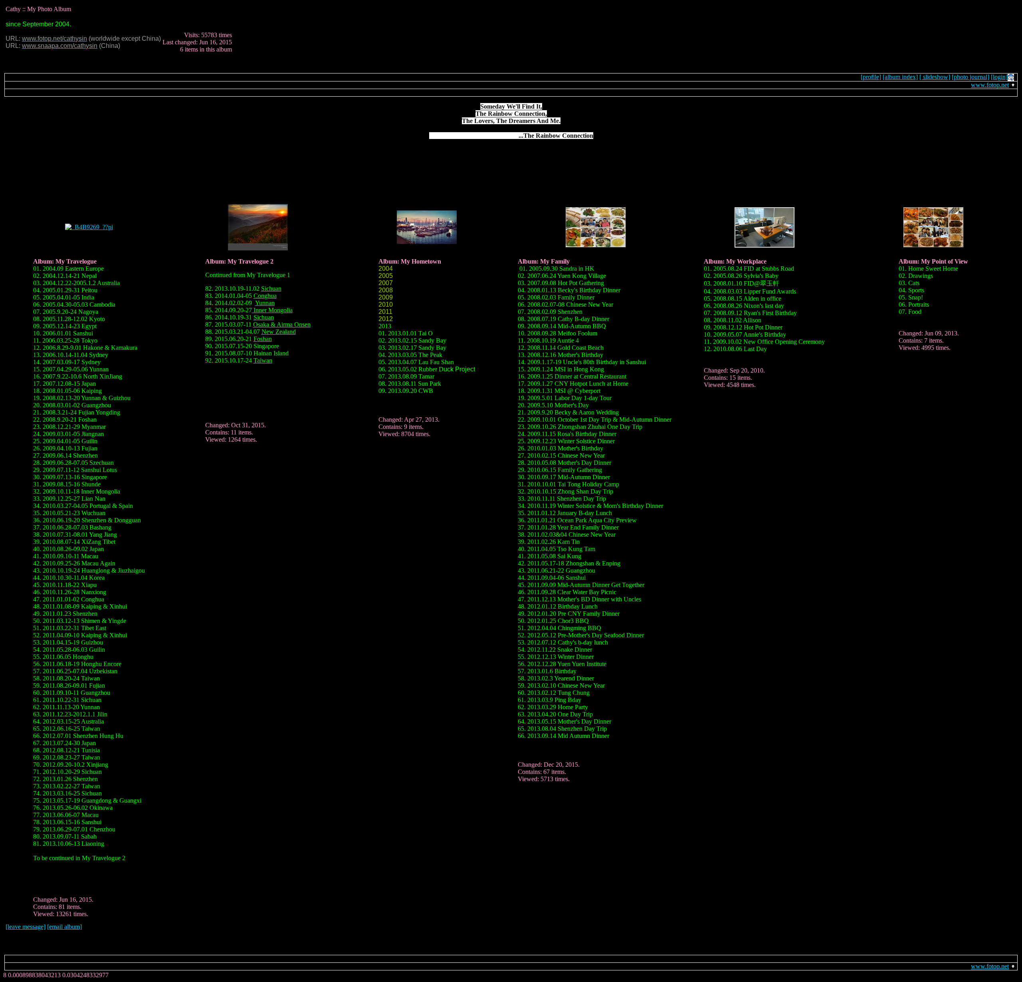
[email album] (64, 926)
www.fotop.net (990, 84)
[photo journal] (970, 76)
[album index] (900, 76)
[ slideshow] (934, 76)
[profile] (871, 76)
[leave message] (26, 926)
